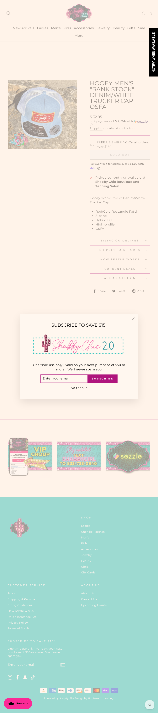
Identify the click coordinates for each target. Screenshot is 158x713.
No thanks (79, 388)
